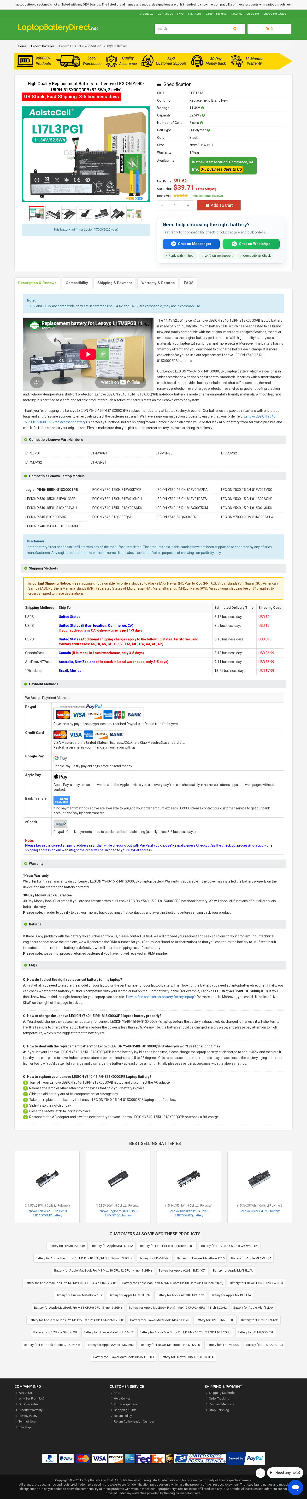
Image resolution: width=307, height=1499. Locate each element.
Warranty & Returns (158, 283)
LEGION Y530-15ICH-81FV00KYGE (116, 490)
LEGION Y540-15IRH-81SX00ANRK (116, 508)
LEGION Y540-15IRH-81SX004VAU (51, 508)
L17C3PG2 (229, 453)
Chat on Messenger (194, 244)
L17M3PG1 (99, 453)
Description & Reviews (37, 283)
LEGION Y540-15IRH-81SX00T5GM (182, 508)
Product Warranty (30, 1410)
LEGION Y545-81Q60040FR (176, 517)
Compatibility (77, 283)
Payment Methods (221, 1404)
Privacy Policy (28, 1416)
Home (22, 46)
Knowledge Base (125, 1404)
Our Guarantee (28, 1404)
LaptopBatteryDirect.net (96, 1480)
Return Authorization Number (134, 1421)
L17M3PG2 (33, 462)
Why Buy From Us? (32, 1398)
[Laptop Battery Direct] (60, 31)
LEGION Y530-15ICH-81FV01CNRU (116, 499)
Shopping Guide (274, 13)
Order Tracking (216, 13)
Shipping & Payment (114, 283)
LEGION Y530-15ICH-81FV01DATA (181, 499)
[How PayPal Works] (246, 1459)
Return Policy (123, 1416)
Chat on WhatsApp (255, 244)
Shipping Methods (222, 1392)
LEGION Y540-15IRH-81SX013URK (246, 508)
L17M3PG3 (164, 453)
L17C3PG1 (98, 462)
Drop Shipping (219, 1410)
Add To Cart (222, 205)
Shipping (252, 13)
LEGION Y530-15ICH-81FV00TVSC (246, 490)
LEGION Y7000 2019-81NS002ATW (247, 517)
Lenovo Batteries (42, 46)
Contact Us (165, 13)
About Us (146, 13)
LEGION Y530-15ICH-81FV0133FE (50, 499)
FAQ (180, 13)
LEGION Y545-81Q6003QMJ (112, 517)
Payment (194, 13)
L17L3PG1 (33, 453)
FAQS (189, 283)
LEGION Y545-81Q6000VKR (45, 517)
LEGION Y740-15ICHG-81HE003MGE (52, 526)
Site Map (25, 1427)
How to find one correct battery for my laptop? (161, 997)
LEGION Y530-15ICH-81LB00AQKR (246, 499)
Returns (236, 13)
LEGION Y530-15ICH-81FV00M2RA (182, 490)
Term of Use (27, 1421)
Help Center (122, 1398)
